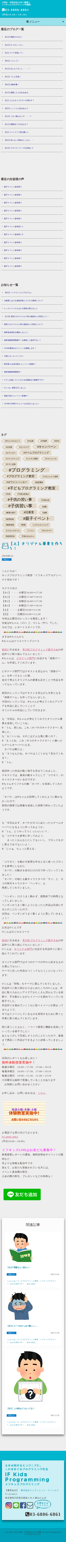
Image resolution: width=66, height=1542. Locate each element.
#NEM (56, 441)
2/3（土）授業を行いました (15, 388)
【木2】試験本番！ (11, 84)
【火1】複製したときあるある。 (17, 92)
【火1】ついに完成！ (12, 77)
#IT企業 (30, 441)
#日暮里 (29, 512)
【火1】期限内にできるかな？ (16, 124)
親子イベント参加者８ (13, 250)
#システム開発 (32, 459)
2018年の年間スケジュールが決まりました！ (22, 404)
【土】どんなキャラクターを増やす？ (19, 100)
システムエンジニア (41, 525)
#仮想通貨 (39, 482)
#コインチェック (12, 459)
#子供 (8, 494)
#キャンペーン (46, 446)
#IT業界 (44, 441)
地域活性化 (10, 536)
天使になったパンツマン (14, 356)
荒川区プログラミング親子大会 (40, 649)
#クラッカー (11, 453)
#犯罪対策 (10, 519)
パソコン (30, 531)
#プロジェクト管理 (50, 477)
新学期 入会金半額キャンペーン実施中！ (20, 364)
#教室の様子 (11, 513)
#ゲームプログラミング (36, 452)
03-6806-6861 (17, 10)
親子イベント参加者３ (13, 203)
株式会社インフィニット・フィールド (40, 1490)
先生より (7, 559)
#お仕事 (9, 447)
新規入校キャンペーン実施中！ (16, 396)
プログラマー (46, 531)
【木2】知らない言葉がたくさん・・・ (19, 140)
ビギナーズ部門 (25, 658)
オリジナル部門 (23, 949)
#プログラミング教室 (20, 476)
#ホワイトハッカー (17, 482)
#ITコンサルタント (12, 441)
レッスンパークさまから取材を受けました (21, 308)
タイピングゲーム (13, 531)
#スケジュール (51, 459)
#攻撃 (44, 507)
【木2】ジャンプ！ (11, 61)
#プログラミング (27, 470)
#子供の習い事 (20, 500)
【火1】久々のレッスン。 (14, 45)
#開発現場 (10, 525)
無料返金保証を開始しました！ (16, 332)
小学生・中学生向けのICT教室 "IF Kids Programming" (39, 1532)
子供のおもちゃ (28, 536)
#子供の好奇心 (23, 494)
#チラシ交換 (11, 464)
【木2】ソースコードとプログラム (18, 292)
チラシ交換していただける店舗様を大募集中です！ (24, 380)
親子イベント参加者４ (13, 195)
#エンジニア (24, 447)
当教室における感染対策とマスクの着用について (23, 301)
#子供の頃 (45, 500)
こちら (41, 1093)
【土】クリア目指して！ (14, 53)
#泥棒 (44, 513)
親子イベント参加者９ (13, 242)
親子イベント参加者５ (13, 187)
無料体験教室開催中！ (13, 372)
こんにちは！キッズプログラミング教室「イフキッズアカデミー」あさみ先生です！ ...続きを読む (31, 1282)
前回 (4, 649)
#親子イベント (36, 518)
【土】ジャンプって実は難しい (16, 132)
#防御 (23, 525)
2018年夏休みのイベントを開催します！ (20, 348)
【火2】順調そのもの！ (13, 37)
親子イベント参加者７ (13, 258)
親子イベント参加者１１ (14, 226)
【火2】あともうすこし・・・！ (17, 69)
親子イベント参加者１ (13, 218)
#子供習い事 (20, 505)
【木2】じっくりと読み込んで (16, 108)
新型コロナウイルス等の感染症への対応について (23, 324)
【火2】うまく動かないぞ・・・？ (18, 116)
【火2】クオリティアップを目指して (18, 148)
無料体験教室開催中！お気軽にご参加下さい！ (22, 340)
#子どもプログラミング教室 (31, 488)
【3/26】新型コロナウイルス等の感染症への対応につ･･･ (26, 316)
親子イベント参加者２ (13, 211)
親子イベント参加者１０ (14, 234)
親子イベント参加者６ (13, 266)
